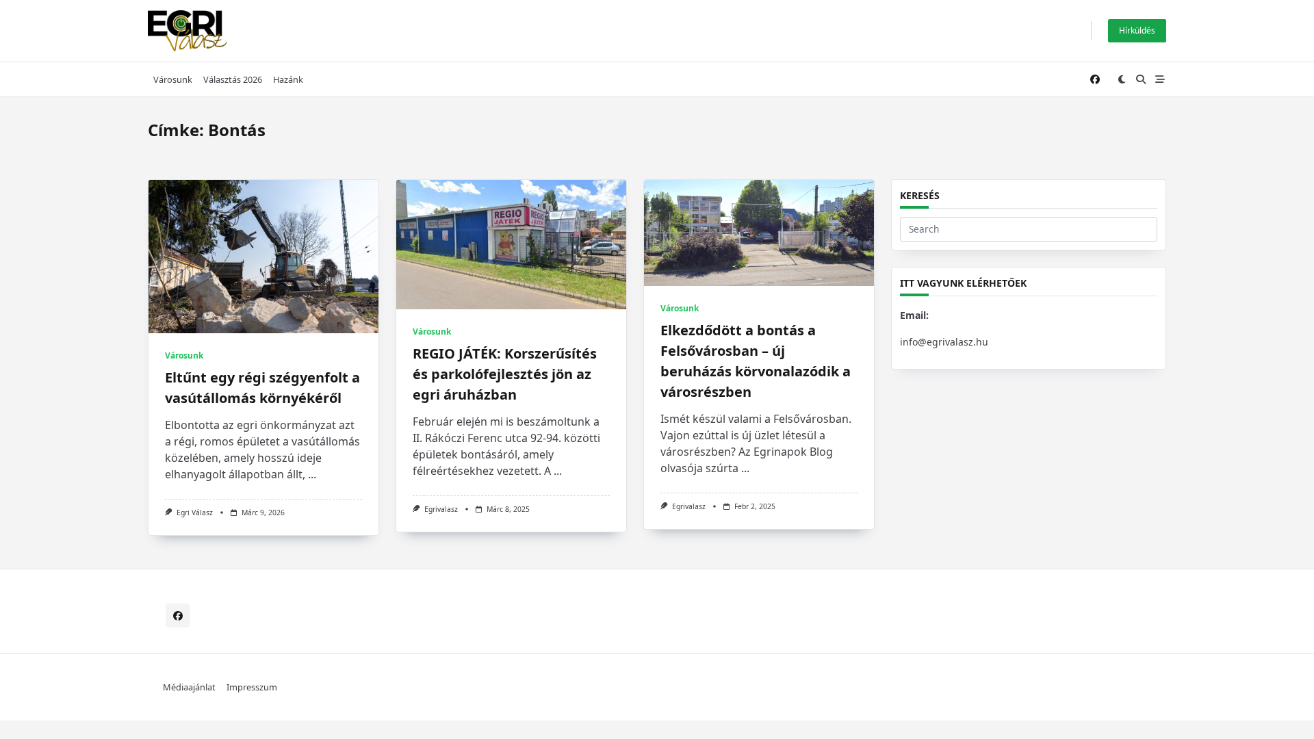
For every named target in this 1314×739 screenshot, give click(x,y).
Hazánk (288, 79)
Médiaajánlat (189, 687)
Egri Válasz (195, 512)
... (312, 474)
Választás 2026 (232, 79)
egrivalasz (441, 509)
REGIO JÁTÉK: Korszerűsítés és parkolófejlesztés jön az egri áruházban (505, 374)
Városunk (172, 79)
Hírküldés (1137, 30)
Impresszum (252, 687)
